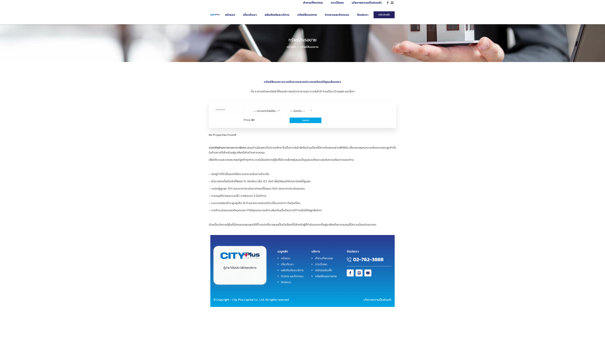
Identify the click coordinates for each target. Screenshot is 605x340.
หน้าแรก (230, 15)
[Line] (359, 272)
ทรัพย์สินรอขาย (307, 15)
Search (305, 120)
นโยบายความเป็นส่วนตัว (367, 2)
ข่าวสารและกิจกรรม (337, 15)
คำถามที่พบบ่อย (313, 2)
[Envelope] (367, 272)
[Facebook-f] (350, 272)
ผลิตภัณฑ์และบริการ (277, 15)
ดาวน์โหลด (337, 2)
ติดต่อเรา (362, 15)
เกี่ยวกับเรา (250, 15)
